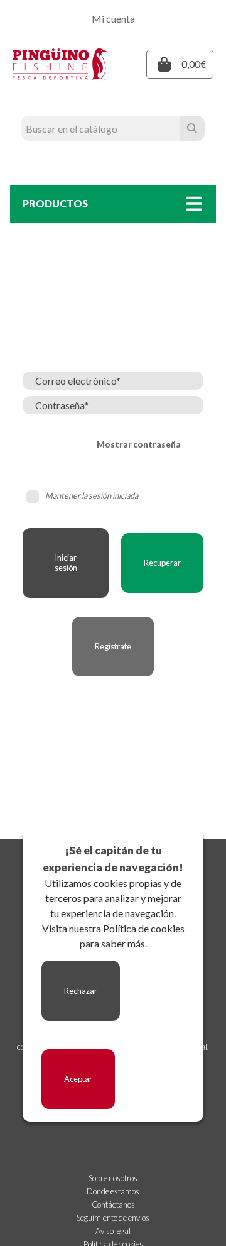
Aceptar (78, 1079)
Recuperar (162, 563)
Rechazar (80, 991)
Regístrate (113, 646)
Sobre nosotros (113, 1178)
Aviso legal (113, 1231)
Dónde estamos (113, 1191)
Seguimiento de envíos (113, 1218)
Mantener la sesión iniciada (91, 495)
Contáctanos (113, 1204)
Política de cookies (144, 928)
